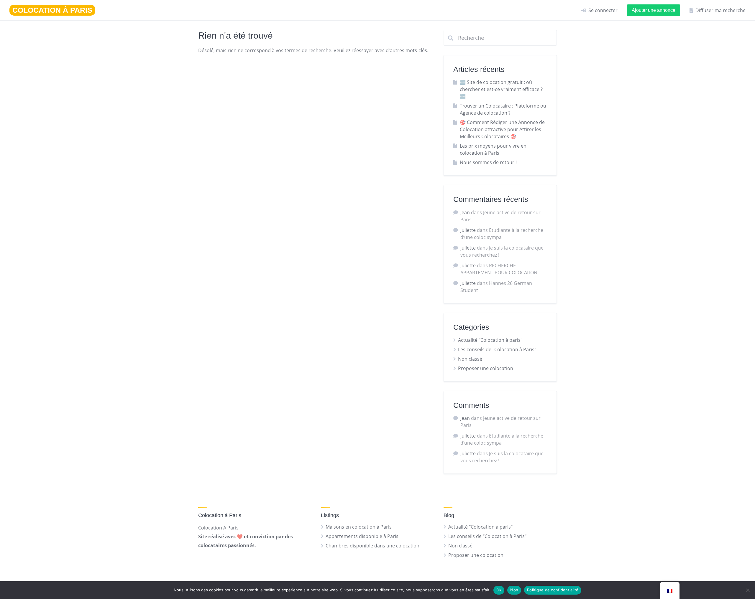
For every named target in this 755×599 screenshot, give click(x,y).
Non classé (470, 359)
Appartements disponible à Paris (362, 536)
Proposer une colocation (485, 368)
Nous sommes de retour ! (488, 162)
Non (514, 590)
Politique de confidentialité (552, 590)
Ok (499, 590)
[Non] (748, 590)
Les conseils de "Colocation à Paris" (497, 349)
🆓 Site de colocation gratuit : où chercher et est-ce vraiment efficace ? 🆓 (501, 89)
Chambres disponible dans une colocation (372, 545)
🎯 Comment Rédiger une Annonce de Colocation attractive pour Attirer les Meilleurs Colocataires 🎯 (502, 129)
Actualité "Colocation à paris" (490, 340)
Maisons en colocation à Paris (359, 527)
